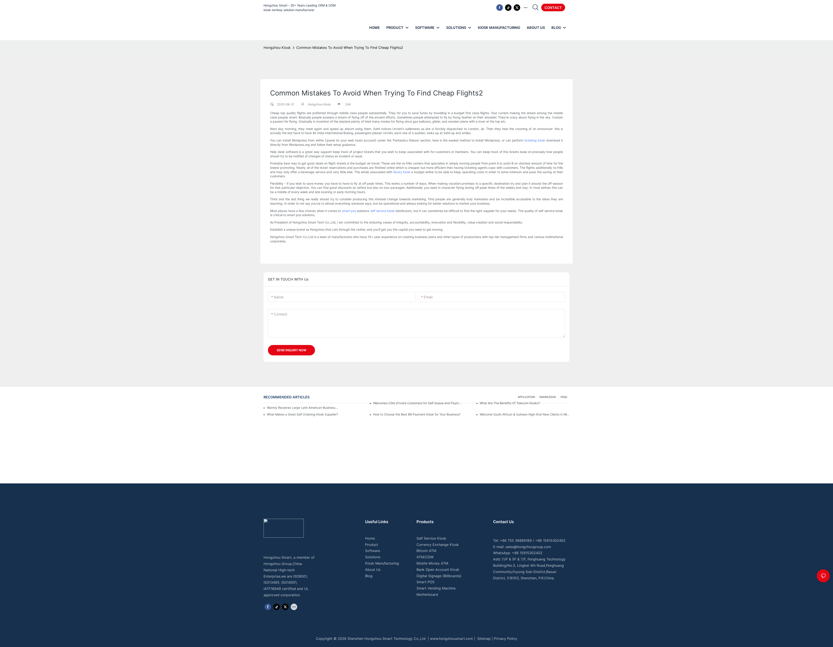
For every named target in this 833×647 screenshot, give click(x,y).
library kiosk (401, 172)
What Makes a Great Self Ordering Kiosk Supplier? (302, 414)
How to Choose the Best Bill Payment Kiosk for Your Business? (417, 414)
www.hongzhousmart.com (451, 638)
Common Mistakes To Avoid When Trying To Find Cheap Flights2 (349, 47)
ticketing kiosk (534, 140)
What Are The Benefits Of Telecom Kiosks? (510, 403)
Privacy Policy (505, 638)
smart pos (349, 211)
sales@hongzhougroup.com (528, 547)
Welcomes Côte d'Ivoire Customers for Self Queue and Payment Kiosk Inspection (418, 403)
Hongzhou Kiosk (277, 47)
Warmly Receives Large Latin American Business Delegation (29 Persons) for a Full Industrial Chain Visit (302, 407)
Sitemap (483, 638)
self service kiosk (382, 211)
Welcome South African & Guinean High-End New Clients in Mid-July (524, 414)
